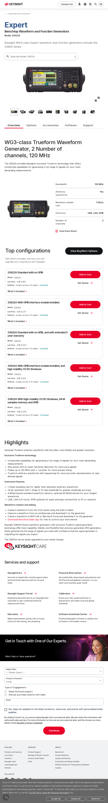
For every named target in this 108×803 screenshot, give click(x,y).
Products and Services (13, 752)
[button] (75, 56)
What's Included (16, 291)
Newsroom (59, 752)
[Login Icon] (79, 4)
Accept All (55, 799)
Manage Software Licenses (38, 755)
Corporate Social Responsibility (67, 762)
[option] (14, 111)
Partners (7, 768)
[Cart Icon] (90, 4)
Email (8, 700)
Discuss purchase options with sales (27, 694)
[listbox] (54, 111)
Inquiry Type (11, 669)
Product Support (34, 752)
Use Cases (8, 755)
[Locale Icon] (85, 4)
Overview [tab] (14, 125)
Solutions (8, 758)
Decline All (75, 799)
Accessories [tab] (51, 125)
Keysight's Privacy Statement (30, 723)
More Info (96, 799)
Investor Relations (62, 755)
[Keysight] (14, 4)
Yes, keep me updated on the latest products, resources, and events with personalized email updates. (55, 711)
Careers (58, 768)
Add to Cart (85, 274)
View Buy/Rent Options (83, 251)
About (58, 747)
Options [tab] (31, 125)
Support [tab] (88, 125)
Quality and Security (62, 758)
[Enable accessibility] (6, 797)
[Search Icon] (95, 4)
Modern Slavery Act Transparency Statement (72, 765)
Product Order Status (36, 758)
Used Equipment (10, 765)
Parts (30, 762)
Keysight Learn (10, 762)
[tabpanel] (54, 434)
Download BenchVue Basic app (23, 519)
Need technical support (21, 691)
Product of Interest (14, 679)
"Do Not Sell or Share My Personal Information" (49, 793)
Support (32, 747)
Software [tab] (71, 125)
